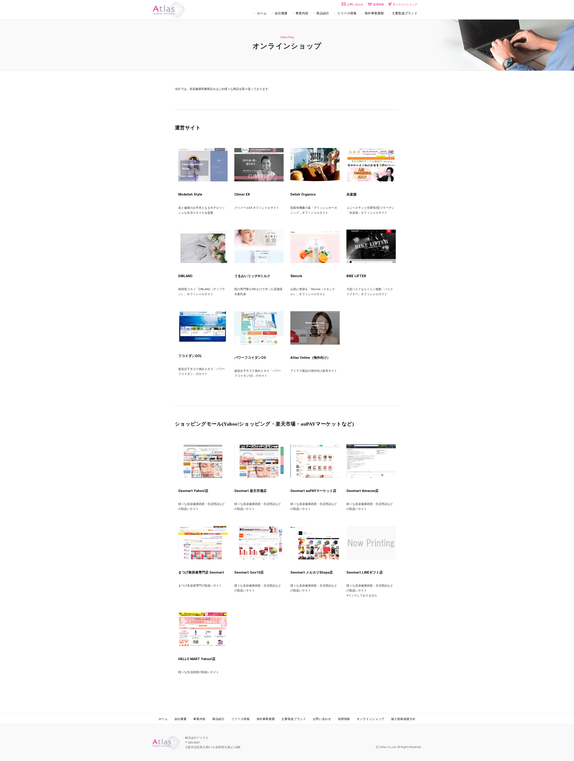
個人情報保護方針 (403, 719)
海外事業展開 (266, 719)
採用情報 (344, 719)
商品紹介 (218, 719)
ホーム (163, 719)
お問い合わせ (322, 719)
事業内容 (199, 719)
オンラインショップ (370, 719)
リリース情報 (240, 719)
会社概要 (180, 719)
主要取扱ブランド (293, 719)
